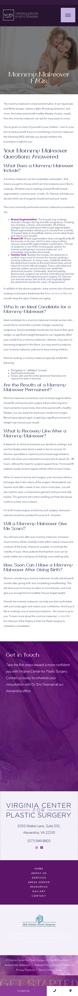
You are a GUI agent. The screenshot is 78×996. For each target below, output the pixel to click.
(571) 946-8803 (39, 841)
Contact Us (23, 991)
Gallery (39, 891)
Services (39, 878)
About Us (39, 873)
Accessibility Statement (17, 965)
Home (39, 869)
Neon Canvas (54, 970)
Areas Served (39, 882)
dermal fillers (62, 293)
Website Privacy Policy (46, 965)
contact (62, 616)
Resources (39, 887)
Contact (39, 896)
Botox (48, 293)
